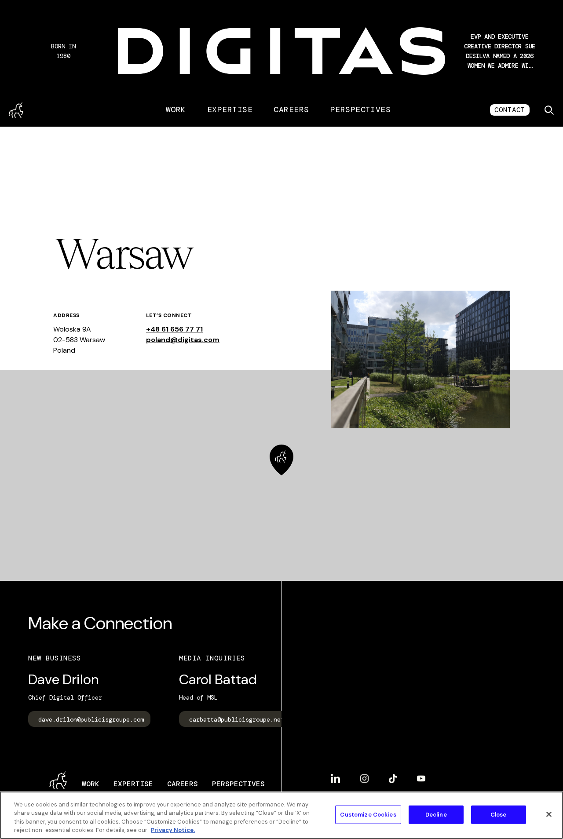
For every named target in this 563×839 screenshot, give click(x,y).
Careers (291, 109)
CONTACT (509, 109)
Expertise (229, 109)
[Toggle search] (549, 110)
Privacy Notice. (173, 830)
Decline (436, 814)
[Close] (549, 814)
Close (498, 814)
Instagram (364, 775)
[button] (499, 51)
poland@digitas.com (182, 339)
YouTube (421, 775)
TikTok (393, 775)
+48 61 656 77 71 (174, 329)
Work (176, 109)
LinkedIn (335, 775)
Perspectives (360, 109)
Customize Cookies (368, 814)
